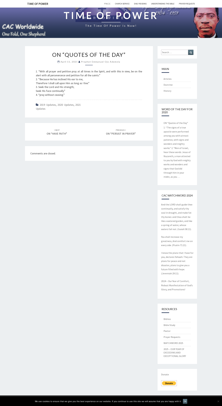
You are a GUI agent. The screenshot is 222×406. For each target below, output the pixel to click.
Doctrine (168, 84)
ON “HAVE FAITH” (57, 132)
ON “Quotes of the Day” (176, 122)
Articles (168, 78)
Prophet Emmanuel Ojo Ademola (100, 61)
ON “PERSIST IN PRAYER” (121, 132)
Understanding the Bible (162, 3)
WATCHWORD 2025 (173, 343)
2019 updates (48, 104)
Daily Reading (140, 3)
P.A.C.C (107, 3)
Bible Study (169, 325)
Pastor (167, 330)
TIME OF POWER (37, 4)
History (167, 90)
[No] (218, 401)
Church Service (122, 3)
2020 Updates (66, 104)
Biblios (167, 319)
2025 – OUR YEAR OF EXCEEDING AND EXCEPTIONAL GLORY (175, 353)
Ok (185, 401)
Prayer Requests (187, 3)
